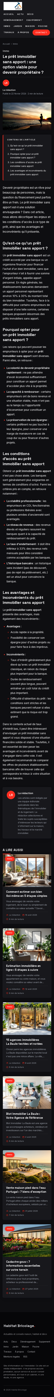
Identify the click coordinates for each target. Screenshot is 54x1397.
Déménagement (13, 20)
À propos (23, 32)
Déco (30, 14)
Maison (30, 26)
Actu (20, 14)
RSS (25, 1356)
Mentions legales (12, 1356)
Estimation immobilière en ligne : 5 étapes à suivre (23, 968)
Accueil (9, 14)
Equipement (34, 20)
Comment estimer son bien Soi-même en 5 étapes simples (26, 894)
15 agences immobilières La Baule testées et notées (24, 1042)
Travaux (9, 32)
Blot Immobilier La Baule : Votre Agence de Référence (24, 1116)
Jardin (18, 26)
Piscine (43, 26)
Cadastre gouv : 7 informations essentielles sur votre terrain (23, 1266)
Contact (41, 32)
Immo (7, 26)
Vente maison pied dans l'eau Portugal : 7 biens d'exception (26, 1190)
